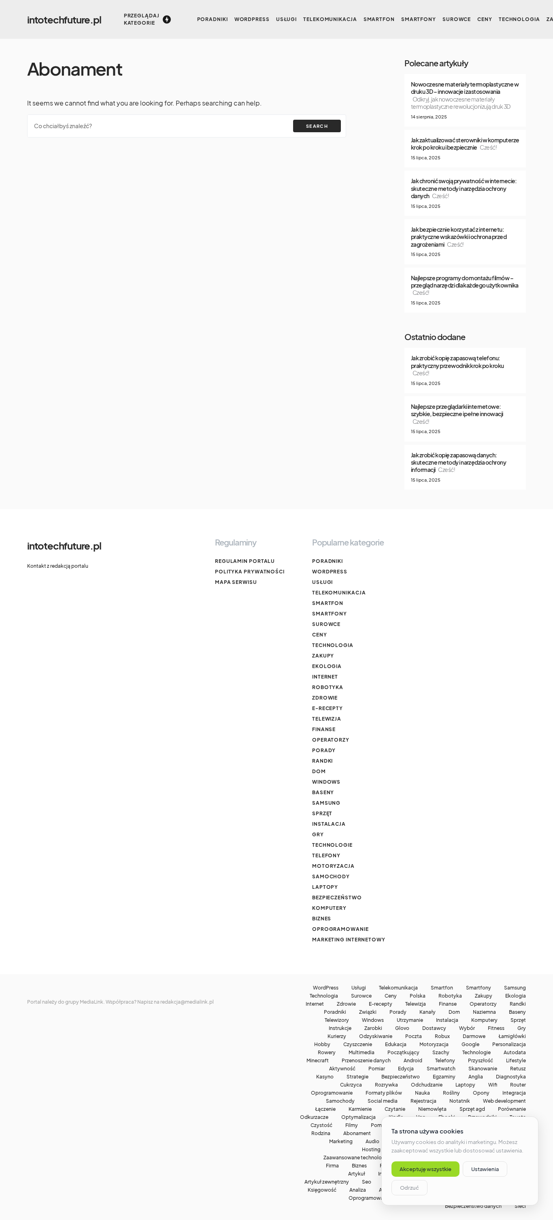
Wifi (492, 1085)
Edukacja (395, 1044)
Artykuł (356, 1173)
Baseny (323, 792)
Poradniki (327, 561)
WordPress (329, 572)
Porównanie (512, 1109)
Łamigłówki (512, 1036)
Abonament (357, 1133)
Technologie (332, 845)
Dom (319, 771)
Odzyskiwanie (375, 1036)
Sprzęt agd (472, 1109)
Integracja (514, 1093)
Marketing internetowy (348, 940)
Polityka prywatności (250, 572)
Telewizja (326, 719)
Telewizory (337, 1020)
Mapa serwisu (236, 582)
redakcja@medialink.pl (187, 1002)
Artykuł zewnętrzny (326, 1182)
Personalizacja (509, 1044)
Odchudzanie (426, 1085)
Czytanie (395, 1109)
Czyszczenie (357, 1044)
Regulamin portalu (245, 561)
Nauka (422, 1093)
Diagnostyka (511, 1076)
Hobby (322, 1044)
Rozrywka (386, 1085)
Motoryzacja (333, 866)
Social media (383, 1101)
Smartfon (327, 603)
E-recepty (327, 708)
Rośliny (451, 1093)
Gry (318, 834)
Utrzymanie (410, 1020)
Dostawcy (434, 1028)
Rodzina (320, 1133)
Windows (326, 782)
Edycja (406, 1068)
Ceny (319, 635)
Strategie (357, 1076)
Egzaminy (444, 1076)
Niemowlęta (432, 1109)
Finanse (324, 729)
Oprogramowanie (340, 929)
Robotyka (327, 687)
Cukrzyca (351, 1085)
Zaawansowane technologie (356, 1157)
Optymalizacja (358, 1117)
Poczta (413, 1036)
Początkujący (403, 1052)
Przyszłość (480, 1060)
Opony (481, 1093)
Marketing (341, 1141)
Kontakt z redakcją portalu (57, 566)
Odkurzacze (314, 1117)
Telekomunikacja (339, 593)
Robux (442, 1036)
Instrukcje (340, 1028)
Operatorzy (330, 740)
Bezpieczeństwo (337, 897)
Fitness (496, 1028)
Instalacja (329, 824)
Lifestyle (516, 1060)
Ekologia (327, 666)
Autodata (515, 1052)
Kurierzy (337, 1036)
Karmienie (360, 1109)
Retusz (518, 1068)
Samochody (331, 876)
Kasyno (325, 1076)
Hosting (371, 1149)
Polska (417, 996)
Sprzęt (322, 813)
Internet (325, 677)
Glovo (402, 1028)
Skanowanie (482, 1068)
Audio (372, 1141)
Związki (367, 1012)
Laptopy (325, 887)
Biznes (321, 919)
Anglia (475, 1076)
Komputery (329, 908)
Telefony (326, 855)
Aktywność (342, 1068)
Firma (332, 1165)
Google (470, 1044)
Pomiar (376, 1068)
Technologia (332, 645)
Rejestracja (423, 1101)
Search (317, 126)
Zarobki (373, 1028)
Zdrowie (325, 698)
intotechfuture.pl (64, 19)
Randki (322, 761)
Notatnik (459, 1101)
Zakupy (323, 656)
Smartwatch (441, 1068)
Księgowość (322, 1190)
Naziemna (484, 1012)
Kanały (427, 1012)
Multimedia (361, 1052)
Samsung (326, 803)
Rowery (327, 1052)
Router (518, 1085)
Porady (324, 750)
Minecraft (317, 1060)
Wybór (467, 1028)
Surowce (326, 624)
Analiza (357, 1190)
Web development (504, 1101)
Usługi (322, 582)
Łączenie (325, 1109)
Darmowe (474, 1036)
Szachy (440, 1052)
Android (413, 1060)
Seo (366, 1182)
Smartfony (329, 614)
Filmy (351, 1125)
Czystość (321, 1125)
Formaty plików (384, 1093)
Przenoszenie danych (366, 1060)
